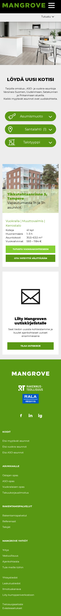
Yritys (5, 550)
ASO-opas (8, 481)
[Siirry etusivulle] (23, 6)
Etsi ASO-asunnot (13, 452)
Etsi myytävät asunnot (15, 440)
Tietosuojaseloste (12, 604)
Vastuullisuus (10, 555)
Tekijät (6, 527)
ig (40, 415)
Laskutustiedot (11, 583)
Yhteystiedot (10, 577)
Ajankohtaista (10, 561)
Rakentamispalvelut (14, 515)
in (30, 415)
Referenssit (9, 521)
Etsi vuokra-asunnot (14, 446)
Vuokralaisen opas (13, 486)
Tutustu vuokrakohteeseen (30, 249)
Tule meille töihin (12, 567)
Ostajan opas (10, 475)
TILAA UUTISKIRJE (30, 346)
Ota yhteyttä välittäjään (30, 258)
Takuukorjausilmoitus (15, 492)
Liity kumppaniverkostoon (18, 594)
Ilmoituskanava (11, 589)
